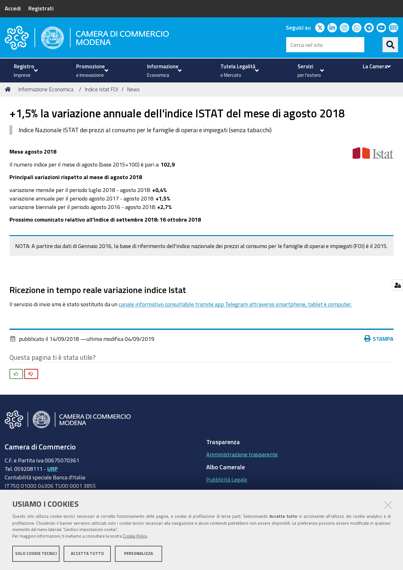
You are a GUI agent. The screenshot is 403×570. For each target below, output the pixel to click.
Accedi (13, 8)
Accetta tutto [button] (87, 553)
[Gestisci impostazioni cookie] (397, 285)
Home (9, 89)
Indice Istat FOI (101, 89)
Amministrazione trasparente (242, 454)
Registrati (41, 8)
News (133, 89)
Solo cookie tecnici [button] (36, 553)
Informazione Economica (45, 89)
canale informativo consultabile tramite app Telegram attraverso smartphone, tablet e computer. (235, 304)
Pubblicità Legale (226, 479)
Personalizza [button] (138, 553)
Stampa (383, 338)
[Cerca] (390, 45)
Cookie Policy (135, 536)
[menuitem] (25, 70)
